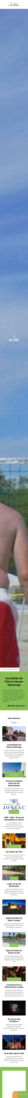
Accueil (4, 669)
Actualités (10, 669)
